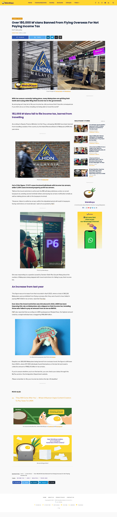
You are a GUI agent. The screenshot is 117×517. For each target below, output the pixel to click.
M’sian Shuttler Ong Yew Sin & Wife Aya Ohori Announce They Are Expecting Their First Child (97, 171)
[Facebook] (83, 208)
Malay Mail (45, 180)
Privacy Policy (60, 497)
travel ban (43, 478)
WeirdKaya (68, 91)
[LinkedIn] (48, 37)
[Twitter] (85, 208)
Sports (91, 176)
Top (59, 508)
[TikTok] (90, 208)
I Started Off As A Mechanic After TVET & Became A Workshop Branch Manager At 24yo (96, 160)
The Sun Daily (58, 91)
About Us (51, 497)
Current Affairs (17, 18)
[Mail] (96, 208)
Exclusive (91, 165)
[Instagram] (86, 208)
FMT (13, 312)
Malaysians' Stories (82, 121)
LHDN (28, 478)
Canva (53, 357)
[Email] (56, 37)
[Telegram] (52, 37)
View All (103, 121)
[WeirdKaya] (8, 2)
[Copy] (60, 37)
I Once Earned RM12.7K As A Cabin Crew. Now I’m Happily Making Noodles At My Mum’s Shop (97, 149)
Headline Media (61, 500)
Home (22, 473)
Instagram (59, 426)
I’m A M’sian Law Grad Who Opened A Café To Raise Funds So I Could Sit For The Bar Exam (97, 127)
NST (52, 204)
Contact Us (70, 497)
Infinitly (60, 502)
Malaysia (35, 478)
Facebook (51, 426)
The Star (42, 299)
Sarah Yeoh (15, 33)
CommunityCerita (94, 132)
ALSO (18, 392)
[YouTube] (88, 208)
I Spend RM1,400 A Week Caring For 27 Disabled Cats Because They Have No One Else (96, 138)
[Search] (112, 2)
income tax (20, 478)
